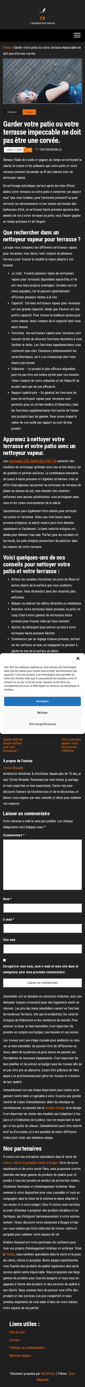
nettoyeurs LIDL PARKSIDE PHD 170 (33, 461)
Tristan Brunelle (50, 149)
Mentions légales (20, 1356)
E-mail (8, 919)
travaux (29, 112)
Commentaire (14, 835)
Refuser (42, 713)
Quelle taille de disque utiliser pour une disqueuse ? (12, 745)
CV (42, 18)
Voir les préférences (42, 724)
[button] (78, 658)
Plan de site (17, 1332)
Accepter (42, 701)
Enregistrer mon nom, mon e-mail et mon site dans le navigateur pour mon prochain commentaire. (40, 969)
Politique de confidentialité (26, 1348)
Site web (9, 940)
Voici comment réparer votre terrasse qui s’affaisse (71, 745)
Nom (7, 899)
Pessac (10, 1254)
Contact (14, 1340)
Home (7, 48)
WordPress (48, 1374)
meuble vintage (55, 1108)
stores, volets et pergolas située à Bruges (30, 1163)
